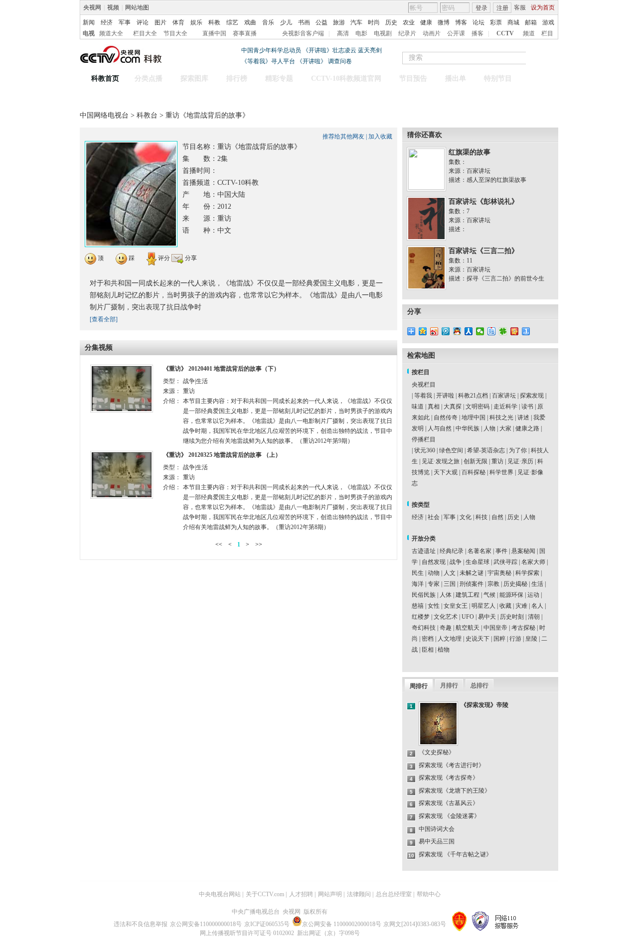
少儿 (286, 22)
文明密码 (477, 406)
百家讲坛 (504, 395)
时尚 (374, 22)
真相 (434, 406)
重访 (497, 461)
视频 (113, 7)
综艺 (232, 22)
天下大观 (446, 472)
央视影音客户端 (303, 33)
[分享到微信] (480, 331)
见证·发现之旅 (441, 461)
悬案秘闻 (523, 550)
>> (258, 544)
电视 (89, 33)
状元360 (424, 450)
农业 (409, 22)
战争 (456, 561)
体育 (178, 22)
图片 (160, 22)
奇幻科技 (424, 627)
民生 (418, 572)
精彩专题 (279, 78)
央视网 (92, 7)
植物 (444, 649)
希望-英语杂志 (486, 450)
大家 (505, 428)
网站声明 (330, 894)
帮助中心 (429, 894)
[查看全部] (104, 319)
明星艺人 (483, 605)
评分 (163, 258)
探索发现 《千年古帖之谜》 (455, 854)
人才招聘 (301, 894)
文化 (466, 517)
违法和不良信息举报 (140, 924)
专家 (434, 583)
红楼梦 (421, 616)
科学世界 (501, 472)
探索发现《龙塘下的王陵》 (454, 790)
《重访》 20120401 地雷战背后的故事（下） (221, 368)
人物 (489, 428)
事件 (501, 550)
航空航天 (467, 627)
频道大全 (111, 33)
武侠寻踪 (505, 561)
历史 (391, 22)
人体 (446, 594)
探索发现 (532, 395)
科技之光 (501, 417)
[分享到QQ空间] (423, 331)
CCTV (505, 33)
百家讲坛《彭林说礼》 (483, 201)
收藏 (505, 605)
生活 (537, 583)
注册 (502, 7)
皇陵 (531, 638)
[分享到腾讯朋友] (503, 331)
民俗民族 (424, 594)
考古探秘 (523, 627)
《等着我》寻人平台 (268, 61)
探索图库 (194, 78)
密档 (428, 638)
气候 (489, 594)
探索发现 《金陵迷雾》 (449, 816)
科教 (214, 22)
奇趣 (446, 627)
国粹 (499, 638)
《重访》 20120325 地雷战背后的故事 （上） (222, 454)
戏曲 (250, 22)
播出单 (455, 78)
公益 (321, 22)
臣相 (428, 649)
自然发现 (434, 561)
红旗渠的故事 (469, 152)
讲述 (523, 417)
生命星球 (477, 561)
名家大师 (533, 561)
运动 (533, 594)
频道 (529, 33)
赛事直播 (245, 33)
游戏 (548, 22)
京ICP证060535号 (267, 924)
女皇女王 (456, 605)
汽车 (356, 22)
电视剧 (383, 33)
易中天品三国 (437, 841)
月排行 (449, 685)
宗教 (493, 583)
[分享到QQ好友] (457, 331)
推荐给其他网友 (343, 136)
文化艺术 (446, 616)
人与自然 (440, 428)
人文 (450, 572)
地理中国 (473, 417)
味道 (418, 406)
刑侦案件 (471, 583)
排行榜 (236, 78)
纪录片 (407, 33)
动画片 (432, 33)
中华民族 (467, 428)
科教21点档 (473, 395)
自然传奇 (446, 417)
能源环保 (511, 594)
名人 (537, 605)
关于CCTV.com (265, 894)
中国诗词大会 (437, 828)
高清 (343, 33)
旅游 (339, 22)
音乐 (268, 22)
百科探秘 (473, 472)
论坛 (478, 22)
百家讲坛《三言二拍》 (483, 251)
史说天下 (477, 638)
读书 (527, 406)
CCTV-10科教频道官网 (346, 78)
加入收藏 (380, 136)
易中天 (487, 616)
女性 (434, 605)
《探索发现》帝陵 (484, 704)
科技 (481, 517)
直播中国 (214, 33)
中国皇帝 (495, 627)
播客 (477, 33)
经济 (107, 22)
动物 (434, 572)
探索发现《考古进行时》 (451, 765)
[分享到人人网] (469, 331)
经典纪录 (452, 550)
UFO (468, 616)
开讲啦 (445, 395)
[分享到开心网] (514, 331)
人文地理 (450, 638)
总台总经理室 (394, 894)
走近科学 (505, 406)
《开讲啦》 (311, 61)
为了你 (518, 450)
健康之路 (527, 428)
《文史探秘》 (437, 752)
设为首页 (543, 7)
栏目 (547, 33)
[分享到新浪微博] (434, 331)
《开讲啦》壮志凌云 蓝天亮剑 (342, 50)
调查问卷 (340, 61)
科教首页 (105, 78)
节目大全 (175, 33)
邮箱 (531, 22)
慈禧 (418, 605)
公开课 (456, 33)
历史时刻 (512, 616)
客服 (520, 7)
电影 (361, 33)
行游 (515, 638)
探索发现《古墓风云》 (448, 803)
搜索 (547, 58)
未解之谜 (471, 572)
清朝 (534, 616)
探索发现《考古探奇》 (448, 777)
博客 (461, 22)
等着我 (423, 395)
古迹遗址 (424, 550)
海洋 (418, 583)
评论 (143, 22)
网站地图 (137, 7)
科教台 (148, 115)
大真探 (453, 406)
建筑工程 (467, 594)
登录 (481, 7)
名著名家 (479, 550)
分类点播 (148, 78)
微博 (444, 22)
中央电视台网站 (220, 894)
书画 (304, 22)
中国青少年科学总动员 (271, 50)
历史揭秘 (515, 583)
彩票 (496, 22)
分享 (190, 258)
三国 (450, 583)
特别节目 (498, 78)
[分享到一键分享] (526, 331)
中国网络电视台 (104, 115)
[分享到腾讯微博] (446, 331)
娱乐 (196, 22)
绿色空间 (451, 450)
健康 (426, 22)
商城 (513, 22)
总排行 (479, 685)
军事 (125, 22)
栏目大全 (145, 33)
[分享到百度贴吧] (491, 331)
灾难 (521, 605)
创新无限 (475, 461)
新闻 (89, 22)
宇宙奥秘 (499, 572)
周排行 (419, 685)
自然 (497, 517)
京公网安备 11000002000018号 (341, 924)
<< (218, 544)
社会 (434, 517)
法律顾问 (359, 894)
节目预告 (413, 78)
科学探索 (527, 572)
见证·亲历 (520, 461)
